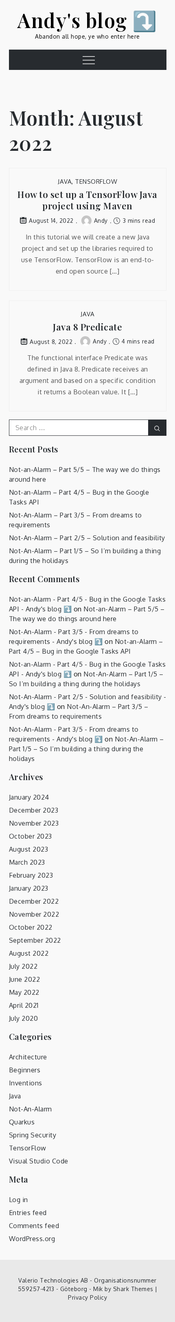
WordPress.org (32, 1239)
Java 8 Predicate (87, 327)
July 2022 (23, 966)
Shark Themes (134, 1288)
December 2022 (34, 901)
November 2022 (34, 914)
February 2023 (31, 875)
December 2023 (34, 810)
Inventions (25, 1083)
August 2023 (28, 849)
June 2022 (24, 979)
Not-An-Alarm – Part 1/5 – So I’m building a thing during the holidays (86, 749)
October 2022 (30, 927)
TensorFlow (96, 181)
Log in (18, 1200)
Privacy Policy (87, 1297)
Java (65, 181)
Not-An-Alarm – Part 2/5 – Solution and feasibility (87, 538)
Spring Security (33, 1135)
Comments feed (34, 1226)
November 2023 (34, 823)
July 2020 (23, 1018)
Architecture (28, 1057)
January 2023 (28, 888)
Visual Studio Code (38, 1161)
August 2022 (29, 953)
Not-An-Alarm (30, 1109)
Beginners (25, 1070)
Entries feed (28, 1213)
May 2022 (24, 992)
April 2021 (24, 1005)
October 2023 (30, 836)
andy (101, 220)
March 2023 (27, 862)
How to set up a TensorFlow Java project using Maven (88, 200)
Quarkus (22, 1122)
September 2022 (35, 940)
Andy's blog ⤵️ (88, 20)
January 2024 (29, 797)
